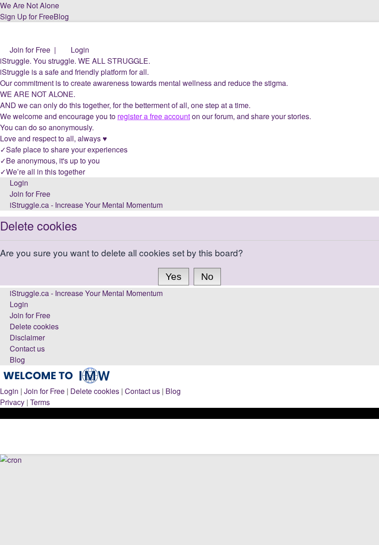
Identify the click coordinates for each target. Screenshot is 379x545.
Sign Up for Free (27, 16)
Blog (61, 16)
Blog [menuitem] (173, 391)
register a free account (153, 116)
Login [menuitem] (9, 391)
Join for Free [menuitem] (44, 391)
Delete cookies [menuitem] (94, 391)
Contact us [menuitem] (142, 391)
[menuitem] (25, 49)
